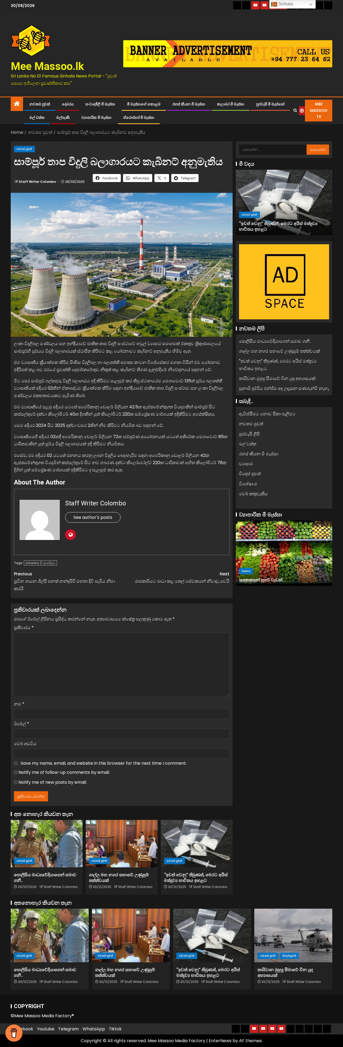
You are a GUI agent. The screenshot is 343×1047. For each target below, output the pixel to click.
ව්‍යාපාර (246, 464)
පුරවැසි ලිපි (249, 434)
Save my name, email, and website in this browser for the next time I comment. (104, 763)
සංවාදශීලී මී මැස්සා (100, 104)
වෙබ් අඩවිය (25, 744)
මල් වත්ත (36, 117)
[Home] (17, 104)
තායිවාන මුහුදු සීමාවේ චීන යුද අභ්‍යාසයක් (277, 228)
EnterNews (220, 1041)
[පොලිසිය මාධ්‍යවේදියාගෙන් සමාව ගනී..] (47, 843)
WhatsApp (94, 1029)
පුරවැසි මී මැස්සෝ (270, 104)
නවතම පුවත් (39, 104)
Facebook (22, 1029)
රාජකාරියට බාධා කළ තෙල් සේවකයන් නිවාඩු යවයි (182, 577)
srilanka (32, 562)
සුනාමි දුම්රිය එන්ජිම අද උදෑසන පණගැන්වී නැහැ (284, 388)
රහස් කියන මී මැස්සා (188, 104)
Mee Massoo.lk (47, 66)
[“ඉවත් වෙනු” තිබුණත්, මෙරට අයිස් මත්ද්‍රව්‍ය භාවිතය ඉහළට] (197, 843)
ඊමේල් (21, 724)
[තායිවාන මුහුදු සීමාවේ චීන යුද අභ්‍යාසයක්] (284, 202)
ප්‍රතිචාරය (24, 627)
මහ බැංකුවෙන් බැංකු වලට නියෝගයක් (274, 579)
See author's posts (92, 517)
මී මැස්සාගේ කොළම (144, 104)
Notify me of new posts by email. (52, 782)
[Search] (295, 110)
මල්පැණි (63, 117)
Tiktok (115, 1029)
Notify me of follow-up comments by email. (64, 772)
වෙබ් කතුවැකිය (253, 493)
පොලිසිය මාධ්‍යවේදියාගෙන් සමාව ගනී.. (275, 341)
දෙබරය (68, 104)
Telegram (68, 1029)
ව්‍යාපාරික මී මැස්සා (96, 117)
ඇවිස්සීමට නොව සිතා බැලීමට (267, 414)
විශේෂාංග (248, 483)
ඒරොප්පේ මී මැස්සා (138, 117)
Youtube (45, 1029)
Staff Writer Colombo (38, 181)
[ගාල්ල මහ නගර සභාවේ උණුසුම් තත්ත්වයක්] (122, 843)
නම (19, 704)
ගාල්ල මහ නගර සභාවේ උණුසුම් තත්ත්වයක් (279, 351)
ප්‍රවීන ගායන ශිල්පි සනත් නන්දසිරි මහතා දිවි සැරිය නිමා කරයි (64, 581)
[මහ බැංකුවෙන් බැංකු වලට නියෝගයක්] (284, 553)
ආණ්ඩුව (49, 562)
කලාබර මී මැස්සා (230, 104)
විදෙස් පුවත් (271, 220)
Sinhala (285, 4)
